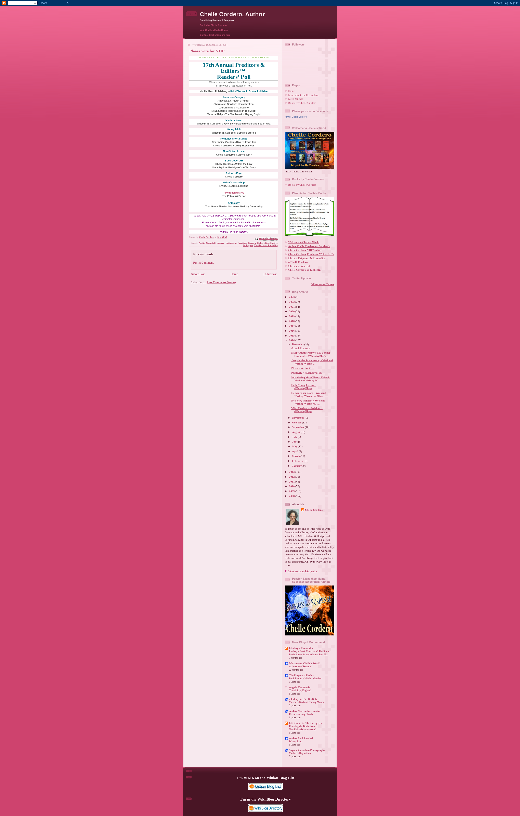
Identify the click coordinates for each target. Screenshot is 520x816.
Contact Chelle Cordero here (215, 35)
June (295, 441)
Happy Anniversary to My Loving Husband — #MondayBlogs (310, 354)
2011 (292, 481)
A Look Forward (300, 348)
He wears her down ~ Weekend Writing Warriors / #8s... (308, 394)
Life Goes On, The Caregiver (305, 723)
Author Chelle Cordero (296, 117)
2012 (292, 476)
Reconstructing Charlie (301, 714)
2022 (292, 302)
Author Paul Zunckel (301, 738)
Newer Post (198, 274)
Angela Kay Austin (299, 687)
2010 (292, 486)
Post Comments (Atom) (221, 282)
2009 (292, 491)
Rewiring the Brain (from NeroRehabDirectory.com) (302, 728)
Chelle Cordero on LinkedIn (304, 269)
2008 (292, 496)
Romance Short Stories (233, 138)
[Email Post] (256, 238)
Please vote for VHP (302, 368)
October (297, 422)
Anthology (234, 203)
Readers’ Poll (234, 77)
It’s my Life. (295, 741)
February (298, 461)
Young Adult (234, 129)
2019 (292, 316)
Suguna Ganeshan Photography (307, 750)
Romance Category (234, 97)
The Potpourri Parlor (301, 675)
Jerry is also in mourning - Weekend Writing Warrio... (312, 362)
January (297, 465)
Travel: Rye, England (300, 690)
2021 (292, 306)
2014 (292, 340)
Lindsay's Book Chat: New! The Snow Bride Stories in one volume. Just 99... (309, 653)
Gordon (252, 243)
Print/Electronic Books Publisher (249, 91)
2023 (292, 297)
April (295, 451)
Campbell (211, 243)
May (295, 446)
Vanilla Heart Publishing (266, 245)
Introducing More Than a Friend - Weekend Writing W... (310, 379)
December (298, 344)
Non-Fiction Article (234, 151)
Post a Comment (203, 262)
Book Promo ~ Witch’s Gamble (305, 678)
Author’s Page (234, 173)
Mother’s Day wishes (300, 753)
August (296, 432)
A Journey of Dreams (300, 666)
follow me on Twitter (322, 284)
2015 (292, 335)
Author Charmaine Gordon (304, 711)
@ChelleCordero (298, 262)
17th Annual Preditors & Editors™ (234, 68)
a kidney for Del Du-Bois (303, 699)
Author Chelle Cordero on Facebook (309, 246)
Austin (202, 243)
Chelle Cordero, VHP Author (304, 250)
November (298, 417)
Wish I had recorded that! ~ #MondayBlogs (307, 410)
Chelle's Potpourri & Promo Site (307, 258)
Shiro (266, 243)
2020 (292, 311)
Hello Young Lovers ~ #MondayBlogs (303, 387)
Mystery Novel (233, 120)
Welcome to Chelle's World (303, 242)
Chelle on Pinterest (299, 266)
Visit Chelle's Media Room (214, 30)
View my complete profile (302, 571)
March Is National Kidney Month (306, 702)
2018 (292, 321)
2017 (292, 326)
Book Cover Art (234, 160)
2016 (292, 330)
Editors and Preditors (236, 243)
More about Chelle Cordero (303, 95)
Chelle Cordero (314, 510)
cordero (220, 243)
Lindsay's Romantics (301, 648)
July (295, 437)
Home (234, 274)
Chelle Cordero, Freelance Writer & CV (311, 254)
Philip (260, 243)
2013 (292, 472)
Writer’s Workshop (234, 182)
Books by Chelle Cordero (213, 25)
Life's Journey (295, 98)
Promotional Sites (234, 192)
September (298, 427)
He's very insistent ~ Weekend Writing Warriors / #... (308, 402)
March (296, 456)
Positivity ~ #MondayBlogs (306, 372)
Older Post (270, 274)
